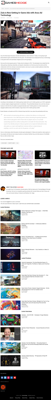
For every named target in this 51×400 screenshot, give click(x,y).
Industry (7, 8)
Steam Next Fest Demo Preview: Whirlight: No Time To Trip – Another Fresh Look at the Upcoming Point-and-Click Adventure (36, 303)
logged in (9, 201)
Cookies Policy (32, 397)
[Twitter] (5, 377)
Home (3, 8)
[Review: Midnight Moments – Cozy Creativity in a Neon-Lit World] (10, 254)
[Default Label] (11, 377)
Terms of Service (40, 397)
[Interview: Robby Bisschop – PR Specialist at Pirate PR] (10, 361)
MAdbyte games (11, 143)
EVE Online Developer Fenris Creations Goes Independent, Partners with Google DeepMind (42, 180)
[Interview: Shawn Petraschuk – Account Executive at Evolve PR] (10, 334)
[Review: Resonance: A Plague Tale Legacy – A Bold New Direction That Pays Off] (10, 216)
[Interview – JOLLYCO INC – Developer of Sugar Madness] (10, 320)
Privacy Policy (17, 397)
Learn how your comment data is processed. (29, 203)
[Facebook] (2, 377)
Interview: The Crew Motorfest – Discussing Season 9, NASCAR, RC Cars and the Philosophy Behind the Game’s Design (35, 344)
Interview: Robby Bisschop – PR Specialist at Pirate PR (34, 355)
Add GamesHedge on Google (26, 52)
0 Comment (16, 17)
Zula (17, 143)
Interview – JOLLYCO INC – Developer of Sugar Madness (35, 315)
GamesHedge (24, 395)
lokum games (4, 143)
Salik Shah (3, 17)
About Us (11, 397)
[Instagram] (8, 377)
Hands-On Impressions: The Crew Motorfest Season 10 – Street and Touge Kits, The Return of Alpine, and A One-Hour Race (35, 264)
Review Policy (24, 397)
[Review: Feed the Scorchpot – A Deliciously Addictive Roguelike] (10, 229)
